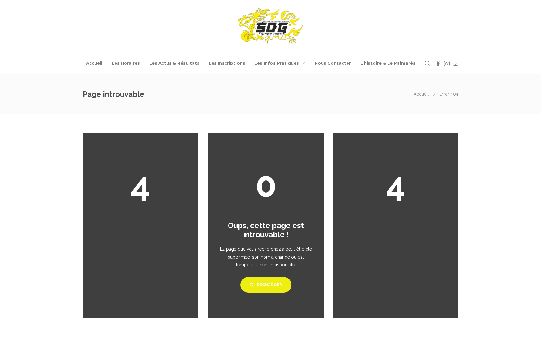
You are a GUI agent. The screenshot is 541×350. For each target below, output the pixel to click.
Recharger (269, 284)
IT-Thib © (309, 339)
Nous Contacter (333, 62)
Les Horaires (126, 62)
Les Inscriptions (227, 62)
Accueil (94, 62)
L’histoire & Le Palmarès (387, 62)
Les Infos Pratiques (277, 62)
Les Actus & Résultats (174, 62)
